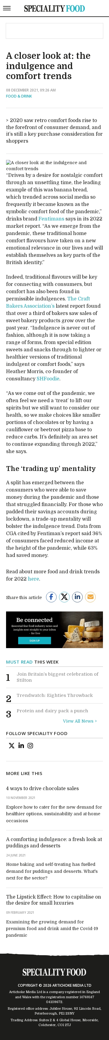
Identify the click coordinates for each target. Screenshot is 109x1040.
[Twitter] (11, 745)
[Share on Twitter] (64, 597)
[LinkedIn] (21, 745)
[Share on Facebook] (51, 597)
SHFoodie (48, 379)
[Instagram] (30, 745)
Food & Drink (19, 96)
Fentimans (51, 219)
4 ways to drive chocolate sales (42, 788)
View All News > (80, 721)
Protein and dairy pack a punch (52, 711)
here (33, 579)
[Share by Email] (90, 597)
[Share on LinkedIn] (77, 597)
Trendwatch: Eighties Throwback (55, 695)
